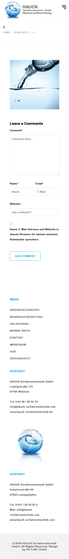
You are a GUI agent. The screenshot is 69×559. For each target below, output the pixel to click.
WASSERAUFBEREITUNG (26, 316)
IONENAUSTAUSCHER (24, 309)
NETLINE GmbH (36, 549)
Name (14, 183)
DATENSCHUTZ (20, 358)
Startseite (21, 32)
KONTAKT (16, 337)
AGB (13, 351)
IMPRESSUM (18, 344)
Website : (16, 203)
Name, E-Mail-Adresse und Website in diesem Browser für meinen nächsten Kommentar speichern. (34, 234)
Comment (16, 130)
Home (6, 32)
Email (39, 183)
